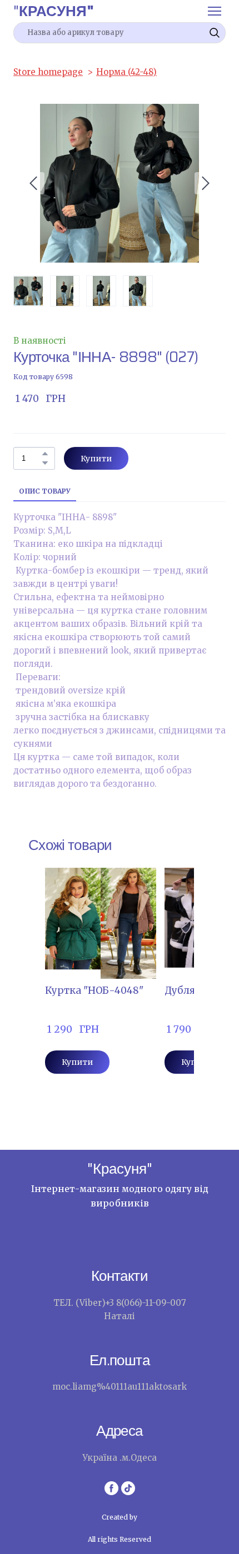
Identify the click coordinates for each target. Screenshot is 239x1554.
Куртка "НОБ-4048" (94, 990)
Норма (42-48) (126, 72)
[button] (214, 32)
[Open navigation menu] (214, 11)
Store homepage (48, 72)
